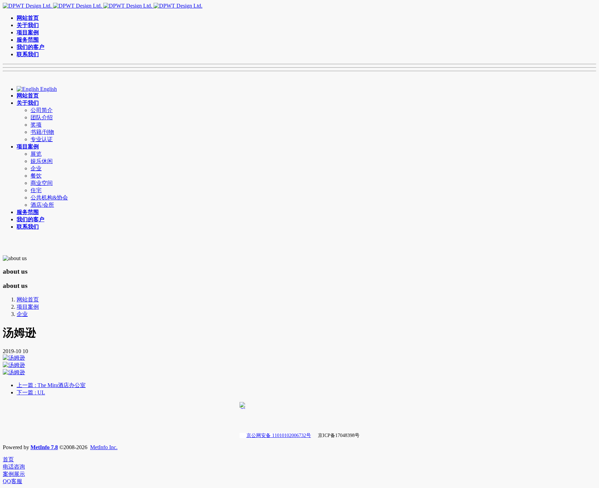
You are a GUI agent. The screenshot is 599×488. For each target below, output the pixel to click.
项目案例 (28, 307)
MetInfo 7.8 (44, 447)
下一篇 (31, 392)
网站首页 (28, 299)
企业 (22, 314)
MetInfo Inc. (104, 447)
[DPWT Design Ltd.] (102, 6)
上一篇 (51, 385)
